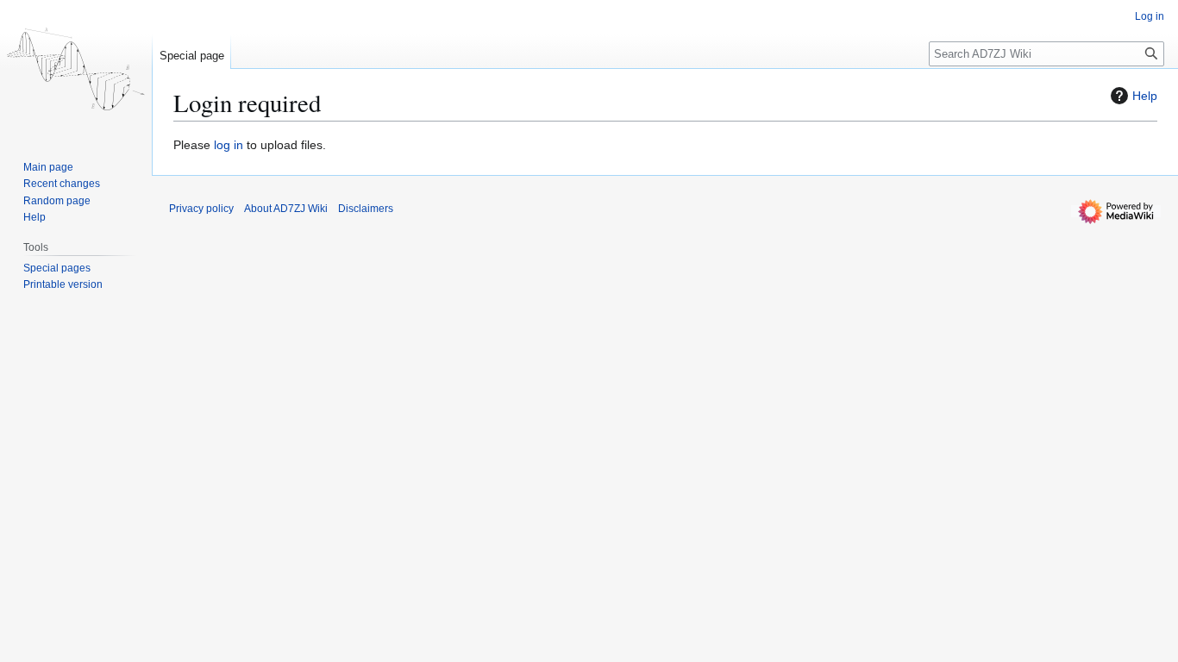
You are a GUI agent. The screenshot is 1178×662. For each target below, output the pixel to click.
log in (228, 145)
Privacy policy (201, 209)
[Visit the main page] (76, 69)
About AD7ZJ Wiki (286, 209)
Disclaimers (365, 209)
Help (1144, 96)
